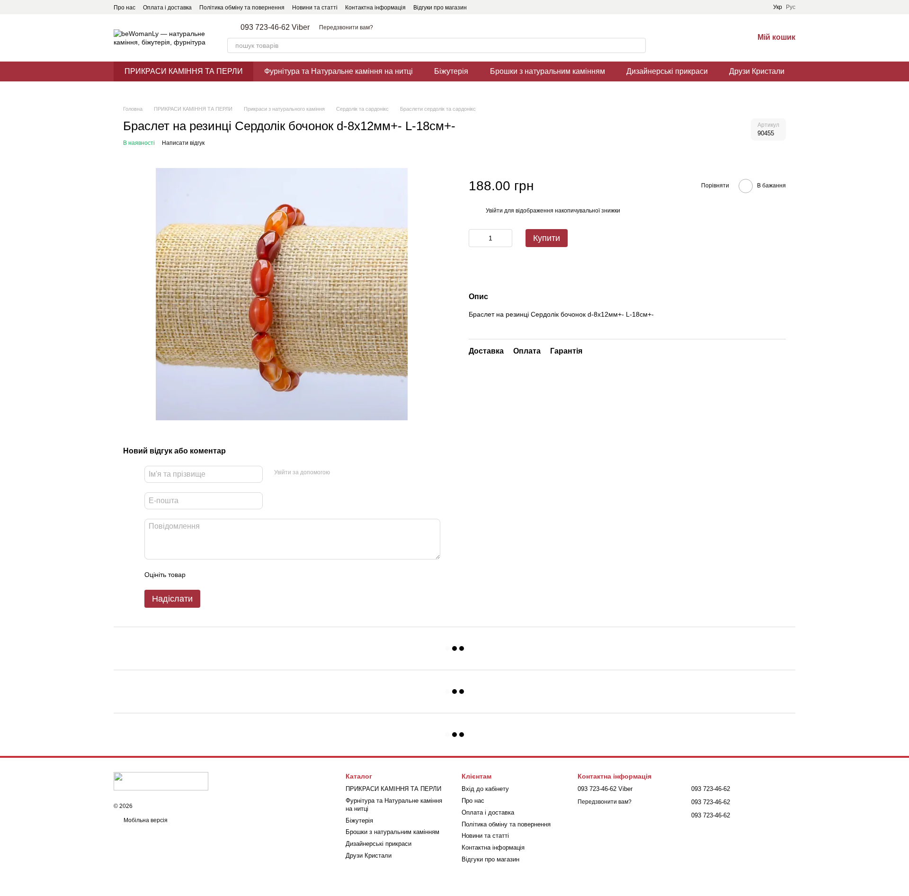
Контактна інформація (375, 7)
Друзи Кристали (756, 71)
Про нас (124, 7)
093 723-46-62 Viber (275, 27)
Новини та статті (315, 7)
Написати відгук (183, 143)
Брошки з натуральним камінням (547, 71)
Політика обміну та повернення (242, 7)
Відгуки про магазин (440, 7)
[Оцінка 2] (216, 574)
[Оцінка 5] (261, 574)
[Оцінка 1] (201, 574)
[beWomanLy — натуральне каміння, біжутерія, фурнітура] (161, 780)
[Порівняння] (696, 37)
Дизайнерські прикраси (667, 71)
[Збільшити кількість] (505, 238)
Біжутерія (451, 71)
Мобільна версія (145, 820)
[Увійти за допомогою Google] (355, 473)
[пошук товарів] (638, 45)
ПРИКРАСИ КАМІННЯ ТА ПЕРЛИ (184, 71)
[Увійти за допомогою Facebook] (340, 473)
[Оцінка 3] (231, 574)
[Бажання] (721, 37)
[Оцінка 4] (246, 574)
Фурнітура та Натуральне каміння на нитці (338, 71)
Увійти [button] (494, 210)
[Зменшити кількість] (475, 238)
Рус (790, 7)
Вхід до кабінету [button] (485, 788)
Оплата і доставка (167, 7)
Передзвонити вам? (346, 27)
